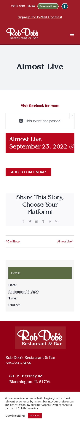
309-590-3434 (18, 363)
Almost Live (64, 241)
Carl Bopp (13, 241)
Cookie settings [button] (15, 415)
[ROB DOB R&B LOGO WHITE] (22, 33)
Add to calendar (28, 172)
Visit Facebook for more (40, 106)
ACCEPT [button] (34, 415)
